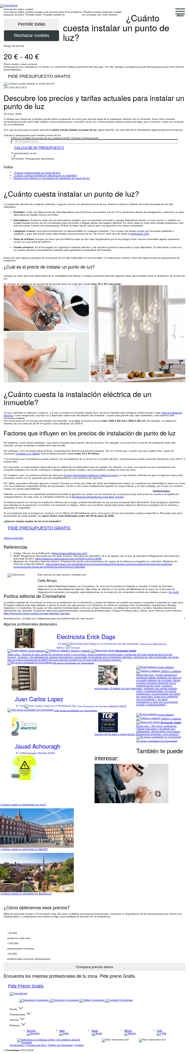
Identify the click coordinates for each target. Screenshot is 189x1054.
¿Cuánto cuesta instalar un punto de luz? (37, 172)
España (31, 1030)
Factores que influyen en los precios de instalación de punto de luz (52, 178)
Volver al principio (13, 538)
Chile (159, 1030)
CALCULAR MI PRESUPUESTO (39, 148)
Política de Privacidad (60, 1045)
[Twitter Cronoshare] (92, 1000)
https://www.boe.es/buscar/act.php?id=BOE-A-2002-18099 (68, 558)
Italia (62, 1030)
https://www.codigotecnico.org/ (69, 553)
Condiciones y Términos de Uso (28, 1045)
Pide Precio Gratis (26, 986)
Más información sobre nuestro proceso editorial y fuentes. (37, 613)
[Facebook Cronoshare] (64, 1000)
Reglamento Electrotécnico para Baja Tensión (98, 496)
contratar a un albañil (28, 453)
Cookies (79, 1045)
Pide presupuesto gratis (31, 925)
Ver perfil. (174, 592)
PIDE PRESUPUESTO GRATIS (39, 76)
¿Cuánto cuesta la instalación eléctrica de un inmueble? (45, 175)
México (128, 1030)
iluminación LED (140, 233)
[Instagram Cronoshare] (34, 1000)
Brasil (95, 1030)
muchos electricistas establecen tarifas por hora (90, 475)
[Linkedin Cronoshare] (119, 1000)
